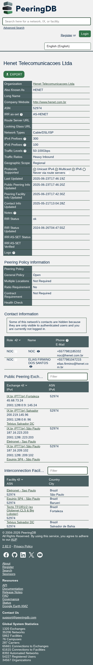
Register (66, 35)
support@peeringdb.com (19, 617)
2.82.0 (6, 546)
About (6, 563)
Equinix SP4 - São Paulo (23, 459)
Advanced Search (13, 27)
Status (6, 602)
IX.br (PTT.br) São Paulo (23, 428)
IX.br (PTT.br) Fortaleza (23, 396)
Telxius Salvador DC (20, 423)
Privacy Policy (23, 546)
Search (7, 570)
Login (85, 33)
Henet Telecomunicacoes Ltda (53, 83)
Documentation (12, 588)
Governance (10, 599)
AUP (14, 539)
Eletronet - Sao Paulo (21, 441)
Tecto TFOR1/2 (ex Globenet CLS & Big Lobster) (20, 510)
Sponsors (8, 574)
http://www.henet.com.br (49, 102)
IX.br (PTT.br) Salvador (22, 410)
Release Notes (12, 592)
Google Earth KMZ (15, 606)
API (4, 585)
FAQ (5, 595)
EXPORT (14, 74)
